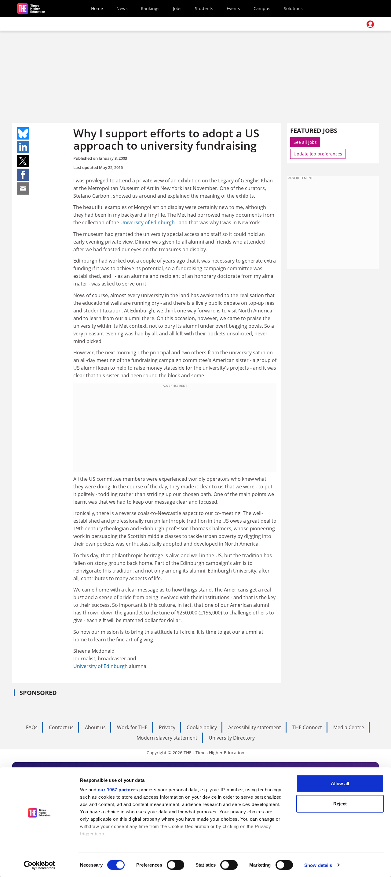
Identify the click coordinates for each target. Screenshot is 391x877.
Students (204, 8)
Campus (262, 8)
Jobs (177, 8)
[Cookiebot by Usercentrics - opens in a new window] (39, 865)
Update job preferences (318, 154)
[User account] (370, 24)
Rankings (150, 8)
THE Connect (307, 727)
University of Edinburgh (147, 222)
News (122, 8)
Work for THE (132, 727)
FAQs (32, 727)
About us (95, 727)
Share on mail (23, 188)
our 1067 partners (118, 789)
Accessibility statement (254, 727)
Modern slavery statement (167, 737)
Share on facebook (23, 175)
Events (233, 8)
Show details (318, 865)
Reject (340, 803)
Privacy (167, 727)
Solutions (293, 8)
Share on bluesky (23, 133)
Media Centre (348, 727)
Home (97, 8)
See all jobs (305, 142)
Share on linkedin (23, 147)
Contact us (61, 727)
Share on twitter (23, 161)
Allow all (340, 783)
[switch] (175, 865)
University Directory (232, 737)
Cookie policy (202, 727)
